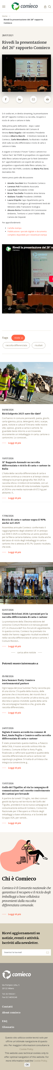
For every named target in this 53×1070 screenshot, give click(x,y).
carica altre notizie (26, 652)
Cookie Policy (26, 1049)
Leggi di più (14, 914)
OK (27, 1064)
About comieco (11, 1012)
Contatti (7, 1006)
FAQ (4, 1021)
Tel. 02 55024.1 (8, 994)
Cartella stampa (14, 228)
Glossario (8, 1027)
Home (4, 16)
